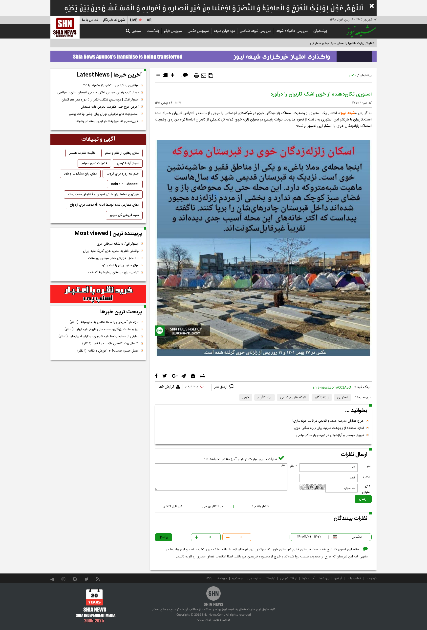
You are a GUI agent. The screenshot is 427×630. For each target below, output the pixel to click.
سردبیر (137, 31)
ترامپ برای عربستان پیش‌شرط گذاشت (113, 272)
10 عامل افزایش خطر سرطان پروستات (113, 258)
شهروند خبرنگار (114, 20)
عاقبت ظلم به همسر (82, 153)
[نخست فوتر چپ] (95, 605)
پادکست (153, 31)
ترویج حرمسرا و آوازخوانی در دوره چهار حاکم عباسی (330, 435)
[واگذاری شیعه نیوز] (213, 55)
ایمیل (366, 476)
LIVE (133, 20)
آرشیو (338, 578)
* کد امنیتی (366, 489)
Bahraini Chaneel (125, 184)
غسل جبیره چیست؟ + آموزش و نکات (108, 351)
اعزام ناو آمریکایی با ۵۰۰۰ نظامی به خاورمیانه (104, 322)
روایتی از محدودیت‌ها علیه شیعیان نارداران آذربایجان (99, 336)
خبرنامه (222, 578)
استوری (342, 397)
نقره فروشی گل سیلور (124, 215)
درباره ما (371, 578)
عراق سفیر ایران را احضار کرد (120, 265)
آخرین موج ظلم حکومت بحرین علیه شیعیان (110, 107)
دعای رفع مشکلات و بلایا (80, 174)
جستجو (237, 578)
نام (368, 466)
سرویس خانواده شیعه (292, 31)
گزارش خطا (166, 387)
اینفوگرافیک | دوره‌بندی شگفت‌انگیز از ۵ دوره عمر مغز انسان (100, 99)
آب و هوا (308, 578)
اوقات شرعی (288, 578)
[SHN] (65, 27)
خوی (245, 397)
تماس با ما (90, 20)
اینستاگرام (264, 397)
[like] (197, 387)
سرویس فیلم (173, 31)
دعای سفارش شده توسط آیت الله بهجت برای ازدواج (104, 205)
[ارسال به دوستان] (203, 75)
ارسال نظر (221, 387)
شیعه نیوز (348, 113)
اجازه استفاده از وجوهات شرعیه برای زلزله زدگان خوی (329, 428)
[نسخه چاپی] (196, 75)
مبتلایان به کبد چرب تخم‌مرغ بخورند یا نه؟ (111, 85)
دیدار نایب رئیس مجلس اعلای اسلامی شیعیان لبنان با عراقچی (98, 92)
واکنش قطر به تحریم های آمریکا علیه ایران (111, 251)
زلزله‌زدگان (322, 397)
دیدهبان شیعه (224, 31)
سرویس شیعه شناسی (255, 31)
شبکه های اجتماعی (293, 397)
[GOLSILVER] (98, 294)
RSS (209, 578)
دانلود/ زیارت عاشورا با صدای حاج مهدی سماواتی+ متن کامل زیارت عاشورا (325, 43)
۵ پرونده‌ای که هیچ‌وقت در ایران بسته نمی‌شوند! (107, 121)
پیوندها (324, 578)
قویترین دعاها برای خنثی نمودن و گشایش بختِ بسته (103, 194)
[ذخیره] (211, 75)
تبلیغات (270, 578)
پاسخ (164, 537)
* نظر (293, 466)
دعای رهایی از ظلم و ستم (122, 153)
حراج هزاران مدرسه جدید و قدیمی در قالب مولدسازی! (328, 421)
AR (149, 20)
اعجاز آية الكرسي (128, 163)
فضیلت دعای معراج (94, 163)
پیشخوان (320, 31)
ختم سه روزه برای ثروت (123, 174)
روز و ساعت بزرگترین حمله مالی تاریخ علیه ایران (101, 329)
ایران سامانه (204, 619)
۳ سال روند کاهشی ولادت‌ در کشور (110, 343)
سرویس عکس (198, 31)
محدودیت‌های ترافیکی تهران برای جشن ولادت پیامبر (104, 114)
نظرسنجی (253, 578)
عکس (352, 75)
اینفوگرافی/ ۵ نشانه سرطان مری (118, 244)
